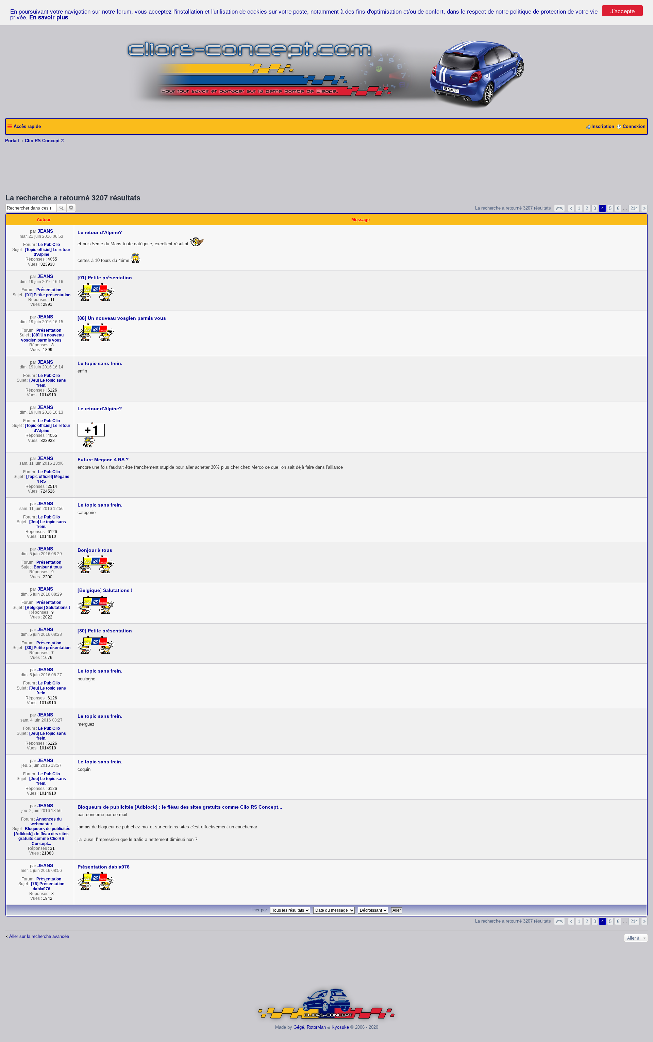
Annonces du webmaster (46, 821)
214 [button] (634, 208)
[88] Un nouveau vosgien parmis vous (42, 337)
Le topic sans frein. (100, 363)
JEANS (45, 231)
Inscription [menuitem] (602, 126)
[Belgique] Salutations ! (47, 607)
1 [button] (579, 208)
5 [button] (610, 208)
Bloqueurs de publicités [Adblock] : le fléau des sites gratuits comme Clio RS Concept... (42, 836)
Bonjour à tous (48, 567)
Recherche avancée (71, 208)
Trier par (259, 909)
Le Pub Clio (49, 244)
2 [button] (587, 208)
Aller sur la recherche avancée (39, 936)
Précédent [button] (571, 208)
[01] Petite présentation (47, 295)
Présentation (48, 289)
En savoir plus (48, 17)
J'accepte (622, 10)
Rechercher (61, 208)
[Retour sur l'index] (326, 1022)
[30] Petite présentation (47, 647)
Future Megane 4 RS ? (103, 459)
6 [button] (618, 208)
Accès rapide (27, 126)
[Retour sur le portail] (327, 110)
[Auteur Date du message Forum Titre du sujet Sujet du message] (334, 909)
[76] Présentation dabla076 (47, 886)
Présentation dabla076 (104, 867)
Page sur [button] (559, 208)
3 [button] (594, 208)
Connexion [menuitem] (634, 126)
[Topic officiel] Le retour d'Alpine (47, 252)
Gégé (299, 1027)
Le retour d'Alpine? (100, 232)
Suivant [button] (644, 208)
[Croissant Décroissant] (374, 909)
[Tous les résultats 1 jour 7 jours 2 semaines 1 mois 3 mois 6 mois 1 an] (290, 909)
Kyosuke (340, 1027)
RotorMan (316, 1027)
